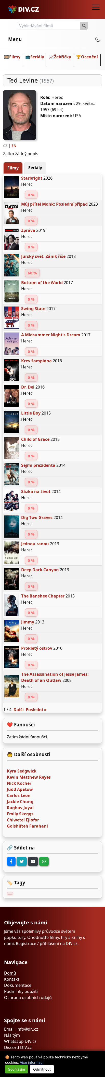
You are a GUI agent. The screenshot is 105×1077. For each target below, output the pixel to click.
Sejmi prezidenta (38, 465)
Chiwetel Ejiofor (23, 820)
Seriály (37, 57)
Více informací (31, 1062)
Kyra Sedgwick (21, 771)
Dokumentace (17, 985)
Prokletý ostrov (36, 648)
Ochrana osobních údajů (28, 997)
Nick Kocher (19, 783)
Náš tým (12, 1035)
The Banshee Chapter (42, 596)
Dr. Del (27, 387)
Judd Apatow (20, 789)
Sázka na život (35, 491)
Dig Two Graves (36, 517)
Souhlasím (16, 1069)
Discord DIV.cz (18, 1047)
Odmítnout (42, 1069)
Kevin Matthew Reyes (29, 777)
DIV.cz (71, 943)
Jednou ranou (35, 544)
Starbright (31, 178)
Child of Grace (35, 439)
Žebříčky (62, 57)
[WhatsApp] (44, 861)
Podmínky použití (21, 991)
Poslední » (36, 709)
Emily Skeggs (20, 814)
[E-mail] (33, 861)
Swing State (33, 308)
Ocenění (89, 57)
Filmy (14, 57)
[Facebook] (11, 861)
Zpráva (28, 230)
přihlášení (49, 943)
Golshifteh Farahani (27, 826)
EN (14, 145)
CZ (5, 145)
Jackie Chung (20, 801)
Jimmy (27, 622)
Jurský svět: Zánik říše (43, 256)
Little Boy (31, 413)
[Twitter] (22, 861)
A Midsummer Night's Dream (50, 335)
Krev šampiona (36, 361)
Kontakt (11, 979)
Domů (10, 973)
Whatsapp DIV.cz (20, 1041)
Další (19, 709)
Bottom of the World (42, 282)
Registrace (26, 943)
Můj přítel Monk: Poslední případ (54, 204)
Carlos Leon (19, 795)
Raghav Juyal (20, 807)
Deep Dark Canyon (40, 570)
